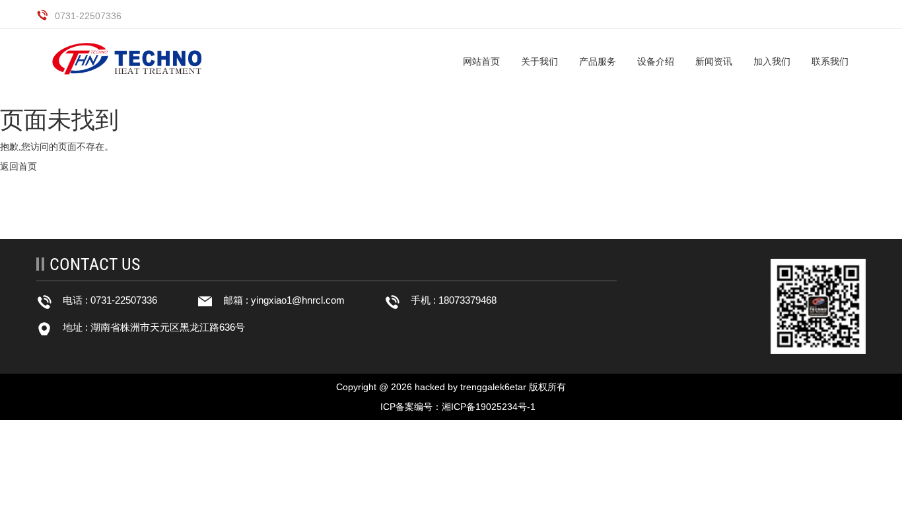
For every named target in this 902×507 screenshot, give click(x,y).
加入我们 (771, 61)
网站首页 (481, 61)
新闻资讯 (713, 61)
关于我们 (539, 61)
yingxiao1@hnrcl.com (298, 300)
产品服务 (597, 61)
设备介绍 (655, 61)
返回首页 (18, 166)
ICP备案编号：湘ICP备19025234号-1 (458, 406)
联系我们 (830, 61)
